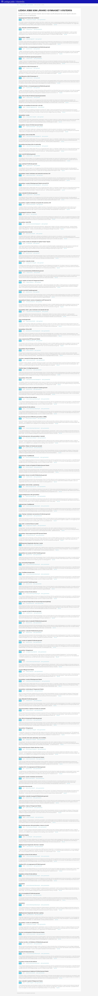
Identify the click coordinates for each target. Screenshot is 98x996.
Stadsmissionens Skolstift (30, 126)
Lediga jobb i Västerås (14, 2)
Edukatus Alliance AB (29, 282)
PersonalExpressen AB (30, 603)
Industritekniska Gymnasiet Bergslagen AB (33, 136)
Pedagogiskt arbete (23, 4)
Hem (18, 4)
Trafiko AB (27, 214)
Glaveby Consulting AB (30, 817)
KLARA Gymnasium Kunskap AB (31, 418)
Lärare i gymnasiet (38, 39)
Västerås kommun (29, 29)
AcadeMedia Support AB (30, 39)
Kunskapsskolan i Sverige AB (31, 19)
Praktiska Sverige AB (29, 467)
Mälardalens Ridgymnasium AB (31, 107)
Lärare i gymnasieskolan (41, 19)
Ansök (20, 19)
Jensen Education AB (29, 544)
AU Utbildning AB (29, 243)
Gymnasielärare (30, 4)
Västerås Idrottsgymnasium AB (31, 486)
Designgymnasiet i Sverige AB (31, 525)
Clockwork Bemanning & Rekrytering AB (33, 408)
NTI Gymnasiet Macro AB (30, 301)
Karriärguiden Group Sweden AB (31, 651)
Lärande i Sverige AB (29, 982)
